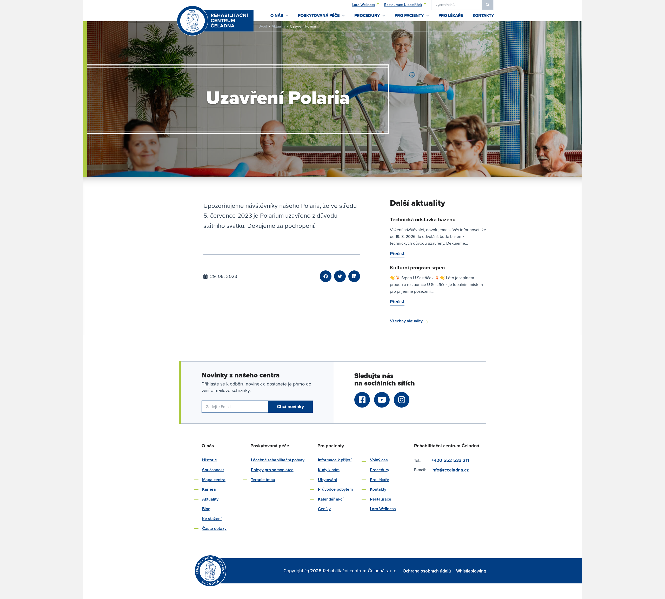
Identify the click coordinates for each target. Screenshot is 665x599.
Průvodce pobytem (335, 489)
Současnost (213, 470)
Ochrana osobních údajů (427, 571)
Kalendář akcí (330, 499)
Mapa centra (213, 480)
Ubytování (327, 480)
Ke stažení (212, 519)
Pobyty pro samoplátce (272, 470)
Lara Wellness (383, 509)
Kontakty (378, 489)
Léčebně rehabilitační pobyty (277, 460)
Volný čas (379, 460)
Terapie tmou (263, 480)
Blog (206, 509)
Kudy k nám (329, 470)
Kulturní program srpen (417, 267)
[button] (325, 276)
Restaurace (380, 499)
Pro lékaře (379, 480)
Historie (209, 460)
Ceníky (324, 509)
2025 (316, 570)
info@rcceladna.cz (450, 470)
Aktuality (278, 26)
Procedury (379, 470)
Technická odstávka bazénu (423, 219)
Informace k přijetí (334, 460)
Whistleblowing (471, 571)
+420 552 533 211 (450, 460)
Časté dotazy (214, 528)
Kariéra (209, 489)
